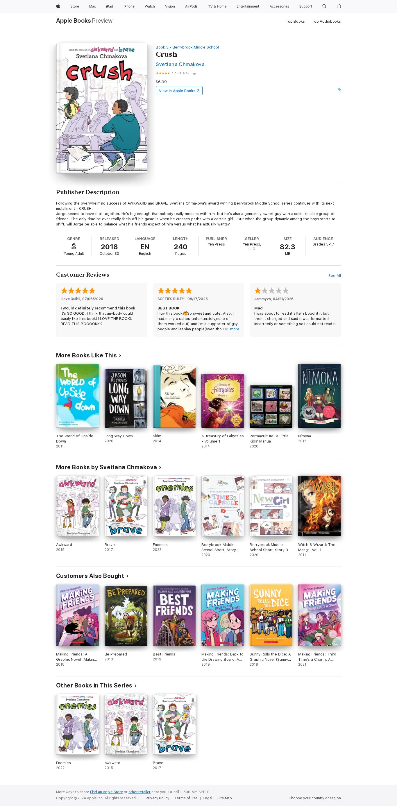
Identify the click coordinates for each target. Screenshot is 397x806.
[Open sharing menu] (339, 90)
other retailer (139, 792)
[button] (324, 6)
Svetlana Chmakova (180, 64)
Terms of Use (186, 798)
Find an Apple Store (106, 792)
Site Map (224, 798)
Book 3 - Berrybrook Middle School (187, 47)
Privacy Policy (157, 798)
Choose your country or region (315, 798)
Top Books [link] (295, 21)
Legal (207, 798)
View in (177, 91)
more (234, 329)
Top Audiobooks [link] (326, 21)
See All (334, 275)
